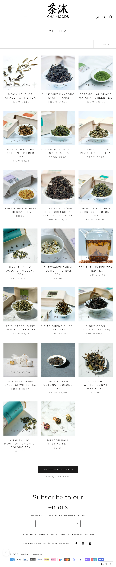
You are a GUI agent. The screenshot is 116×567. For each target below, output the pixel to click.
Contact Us (77, 534)
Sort (104, 44)
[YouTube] (90, 543)
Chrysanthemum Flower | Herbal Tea (58, 271)
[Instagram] (83, 543)
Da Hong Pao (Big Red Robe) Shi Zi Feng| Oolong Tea (58, 212)
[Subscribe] (76, 523)
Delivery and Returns (48, 534)
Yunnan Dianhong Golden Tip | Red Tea (20, 153)
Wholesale (89, 534)
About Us (65, 534)
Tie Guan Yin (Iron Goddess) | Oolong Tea (95, 212)
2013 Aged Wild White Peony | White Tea (95, 385)
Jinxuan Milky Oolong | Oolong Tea (20, 271)
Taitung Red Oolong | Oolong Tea (58, 385)
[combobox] (106, 564)
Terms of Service (29, 534)
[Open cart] (110, 16)
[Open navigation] (25, 17)
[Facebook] (76, 543)
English (104, 564)
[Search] (104, 16)
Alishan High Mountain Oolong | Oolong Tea (20, 444)
